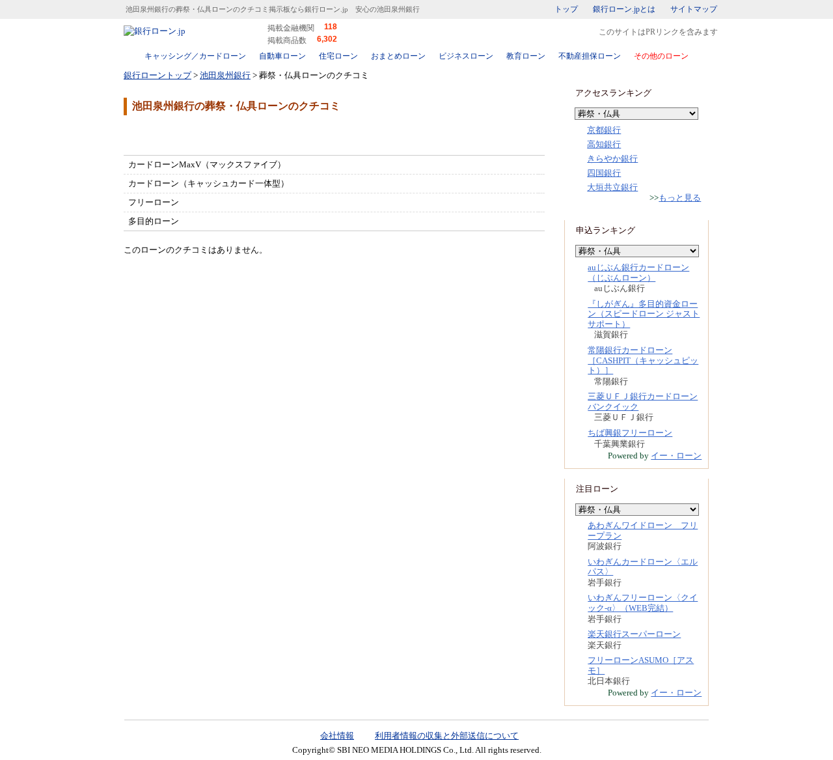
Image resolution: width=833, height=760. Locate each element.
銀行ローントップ (157, 75)
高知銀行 (604, 144)
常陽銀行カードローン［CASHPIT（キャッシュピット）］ (643, 360)
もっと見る (680, 198)
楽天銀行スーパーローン (634, 634)
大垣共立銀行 (612, 187)
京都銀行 (604, 130)
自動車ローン (282, 56)
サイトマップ (693, 9)
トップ (566, 9)
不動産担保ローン (589, 56)
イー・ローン (676, 455)
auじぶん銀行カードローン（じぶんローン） (638, 272)
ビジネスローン (466, 56)
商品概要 (162, 134)
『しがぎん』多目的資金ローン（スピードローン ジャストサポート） (644, 314)
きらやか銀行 (612, 158)
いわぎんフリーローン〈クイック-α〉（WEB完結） (643, 603)
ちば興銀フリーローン (630, 433)
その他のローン (661, 56)
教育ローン (525, 56)
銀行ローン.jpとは (624, 9)
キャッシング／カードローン (195, 56)
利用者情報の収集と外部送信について (447, 735)
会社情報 (337, 735)
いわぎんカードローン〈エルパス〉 (643, 567)
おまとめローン (398, 56)
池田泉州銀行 (225, 75)
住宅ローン (338, 56)
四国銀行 (604, 173)
